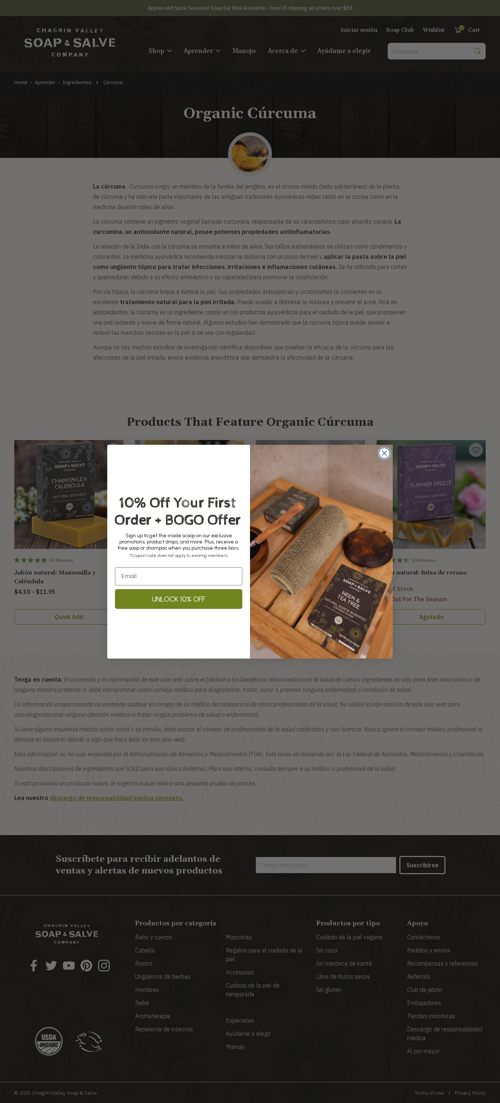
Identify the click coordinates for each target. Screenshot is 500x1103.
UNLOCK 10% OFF (178, 599)
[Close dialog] (384, 453)
